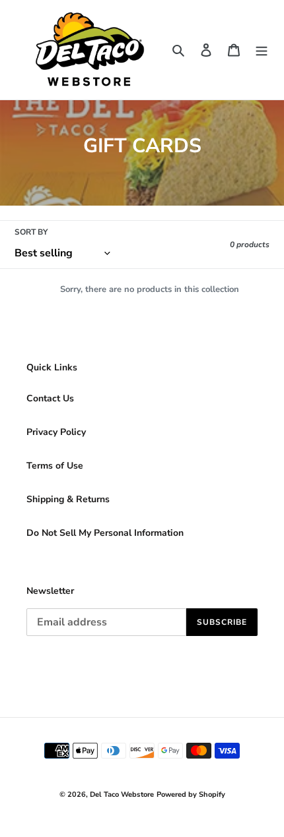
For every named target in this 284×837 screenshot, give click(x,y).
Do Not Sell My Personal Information (105, 533)
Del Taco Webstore (122, 794)
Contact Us (50, 398)
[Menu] (261, 50)
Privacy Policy (56, 432)
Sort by (31, 232)
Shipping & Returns (68, 499)
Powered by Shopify (191, 794)
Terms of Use (54, 465)
